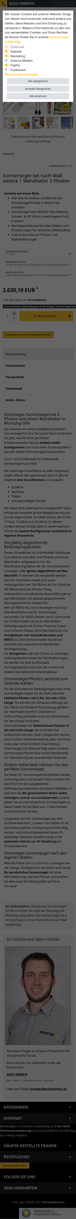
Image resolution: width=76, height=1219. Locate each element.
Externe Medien (22, 60)
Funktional (18, 70)
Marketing (18, 56)
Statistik (16, 51)
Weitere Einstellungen (21, 74)
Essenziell (17, 47)
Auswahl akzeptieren (38, 88)
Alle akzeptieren (38, 81)
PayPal (15, 65)
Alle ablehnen (38, 96)
